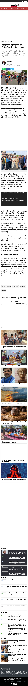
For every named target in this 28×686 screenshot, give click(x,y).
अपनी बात (5, 8)
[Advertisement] (14, 25)
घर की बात (17, 8)
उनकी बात (11, 8)
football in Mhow (6, 286)
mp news (3, 290)
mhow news (23, 286)
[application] (14, 199)
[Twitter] (24, 1)
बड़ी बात (22, 8)
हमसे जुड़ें (12, 679)
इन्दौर (7, 63)
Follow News (17, 679)
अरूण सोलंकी (9, 61)
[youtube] (26, 1)
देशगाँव (8, 679)
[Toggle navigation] (2, 6)
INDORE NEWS (15, 286)
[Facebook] (22, 1)
